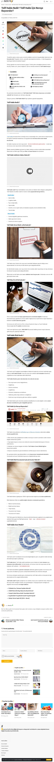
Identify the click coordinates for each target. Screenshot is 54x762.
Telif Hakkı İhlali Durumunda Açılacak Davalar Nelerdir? (39, 83)
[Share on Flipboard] (3, 34)
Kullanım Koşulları (27, 759)
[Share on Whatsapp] (3, 41)
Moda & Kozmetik (17, 685)
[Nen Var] (8, 1)
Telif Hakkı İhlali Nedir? (37, 77)
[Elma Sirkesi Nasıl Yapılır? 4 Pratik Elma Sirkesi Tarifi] (47, 706)
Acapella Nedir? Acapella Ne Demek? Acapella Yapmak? (21, 595)
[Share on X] (3, 31)
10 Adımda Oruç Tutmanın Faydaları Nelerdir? (19, 588)
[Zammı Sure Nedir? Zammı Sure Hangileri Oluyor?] (20, 706)
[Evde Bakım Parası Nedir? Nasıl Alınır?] (7, 706)
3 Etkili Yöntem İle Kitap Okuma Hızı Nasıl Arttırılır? (21, 591)
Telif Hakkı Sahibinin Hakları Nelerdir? (17, 78)
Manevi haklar (16, 84)
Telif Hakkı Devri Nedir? (37, 86)
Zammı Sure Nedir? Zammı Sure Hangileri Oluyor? (20, 713)
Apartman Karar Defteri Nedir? (21, 677)
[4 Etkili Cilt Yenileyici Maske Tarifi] (36, 685)
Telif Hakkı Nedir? (14, 75)
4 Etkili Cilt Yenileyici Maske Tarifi (21, 683)
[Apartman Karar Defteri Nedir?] (36, 679)
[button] (48, 759)
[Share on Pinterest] (3, 37)
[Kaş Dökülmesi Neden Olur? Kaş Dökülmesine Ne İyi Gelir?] (33, 706)
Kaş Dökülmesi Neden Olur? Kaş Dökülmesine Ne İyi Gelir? (33, 713)
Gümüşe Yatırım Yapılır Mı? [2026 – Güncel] (18, 598)
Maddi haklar (16, 81)
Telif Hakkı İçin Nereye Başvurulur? (42, 80)
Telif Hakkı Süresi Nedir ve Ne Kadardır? (17, 87)
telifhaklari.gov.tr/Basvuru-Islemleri (30, 432)
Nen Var (10, 605)
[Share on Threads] (3, 47)
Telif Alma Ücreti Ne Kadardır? (41, 75)
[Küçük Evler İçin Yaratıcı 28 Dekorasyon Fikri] (36, 692)
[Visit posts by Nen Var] (3, 605)
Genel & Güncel (17, 673)
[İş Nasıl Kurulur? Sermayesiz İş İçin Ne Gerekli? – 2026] (36, 672)
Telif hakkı (10, 136)
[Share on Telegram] (3, 44)
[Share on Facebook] (3, 27)
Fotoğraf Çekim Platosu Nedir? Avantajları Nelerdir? (21, 593)
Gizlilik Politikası (18, 759)
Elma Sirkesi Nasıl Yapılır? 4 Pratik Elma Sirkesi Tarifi (46, 713)
